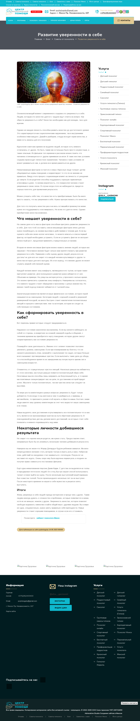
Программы (21, 20)
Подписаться (107, 199)
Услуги (10, 20)
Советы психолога (22, 2)
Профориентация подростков (114, 152)
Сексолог (104, 98)
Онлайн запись (36, 11)
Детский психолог (108, 76)
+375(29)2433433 (108, 13)
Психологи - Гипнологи (38, 20)
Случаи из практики (13, 5)
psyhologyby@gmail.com (67, 10)
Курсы (87, 20)
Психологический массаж (50, 5)
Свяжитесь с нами (63, 2)
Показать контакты (129, 703)
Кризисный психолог (110, 163)
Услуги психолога (108, 158)
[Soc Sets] (43, 679)
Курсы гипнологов (30, 5)
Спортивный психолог (110, 130)
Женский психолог (109, 169)
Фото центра (94, 2)
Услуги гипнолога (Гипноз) (112, 103)
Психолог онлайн (108, 119)
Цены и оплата (75, 20)
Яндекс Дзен (61, 608)
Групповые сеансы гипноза (113, 108)
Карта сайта (11, 611)
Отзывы (9, 2)
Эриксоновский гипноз (110, 114)
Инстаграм (60, 601)
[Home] (17, 705)
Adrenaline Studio (92, 713)
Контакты (125, 20)
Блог (51, 2)
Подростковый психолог (111, 87)
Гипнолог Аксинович (58, 20)
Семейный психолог (109, 92)
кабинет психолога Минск (48, 518)
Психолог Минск (80, 2)
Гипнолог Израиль (101, 663)
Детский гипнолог (108, 81)
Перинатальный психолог (112, 147)
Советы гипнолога (39, 2)
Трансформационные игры (112, 2)
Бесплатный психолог (110, 141)
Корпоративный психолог (112, 125)
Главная (38, 39)
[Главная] (17, 12)
